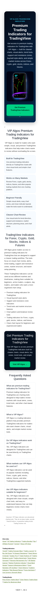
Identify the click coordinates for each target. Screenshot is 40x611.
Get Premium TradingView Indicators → (20, 110)
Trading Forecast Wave (15, 551)
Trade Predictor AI (25, 556)
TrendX (4, 551)
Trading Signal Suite (20, 558)
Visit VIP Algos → (20, 364)
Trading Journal (29, 551)
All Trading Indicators (14, 541)
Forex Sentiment (29, 570)
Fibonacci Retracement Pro (18, 560)
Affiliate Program (7, 544)
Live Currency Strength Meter (12, 572)
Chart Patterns (23, 568)
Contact (16, 544)
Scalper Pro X (14, 556)
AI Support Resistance (20, 553)
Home (4, 541)
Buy (35, 541)
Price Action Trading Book (10, 579)
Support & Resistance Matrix (17, 565)
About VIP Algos (26, 544)
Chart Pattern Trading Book (28, 579)
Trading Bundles (27, 541)
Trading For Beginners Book (12, 582)
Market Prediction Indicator (17, 563)
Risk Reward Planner (16, 570)
